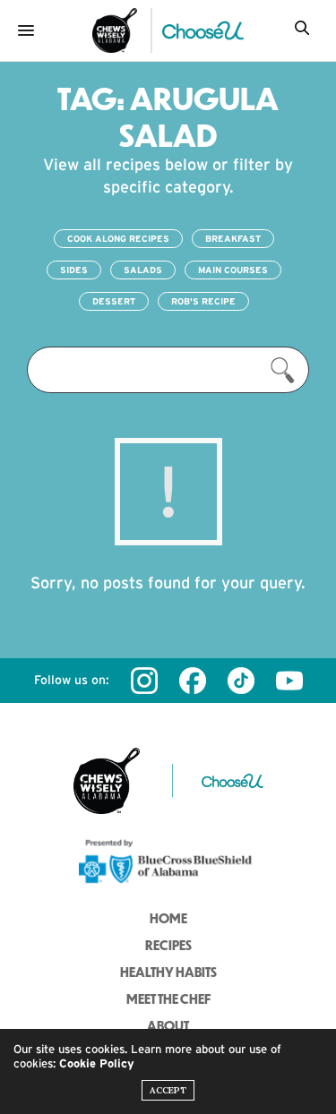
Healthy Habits (168, 972)
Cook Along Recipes (118, 239)
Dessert (113, 301)
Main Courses (233, 270)
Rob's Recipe (203, 301)
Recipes (168, 945)
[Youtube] (289, 680)
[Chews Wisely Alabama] (114, 30)
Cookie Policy (96, 1063)
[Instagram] (144, 680)
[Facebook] (192, 680)
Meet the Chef (168, 998)
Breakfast (233, 239)
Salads (143, 270)
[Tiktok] (241, 680)
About (168, 1025)
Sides (74, 270)
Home (168, 918)
